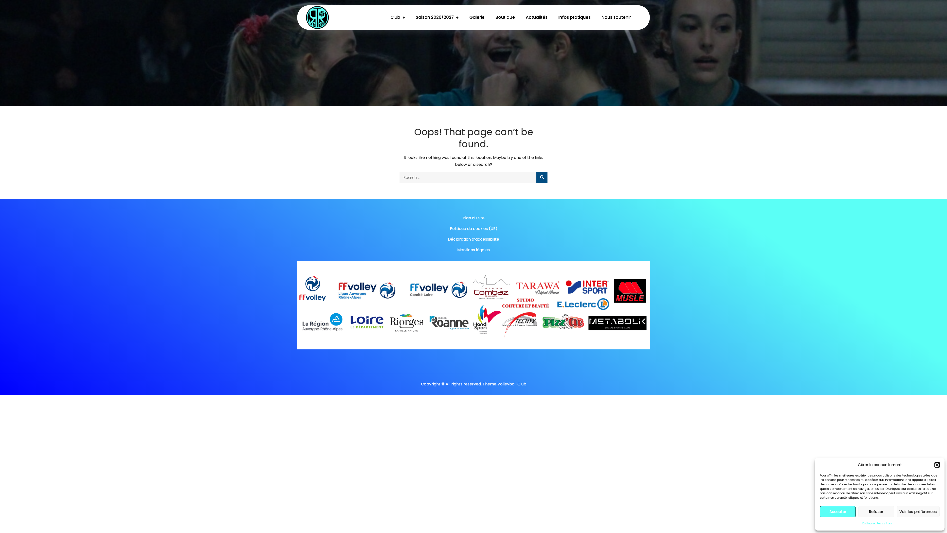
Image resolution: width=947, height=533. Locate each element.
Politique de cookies (877, 523)
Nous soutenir (616, 17)
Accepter (837, 511)
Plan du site (474, 218)
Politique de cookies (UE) (473, 228)
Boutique (505, 17)
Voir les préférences (918, 511)
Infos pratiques (574, 17)
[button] (937, 464)
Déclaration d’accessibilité (473, 239)
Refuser (876, 511)
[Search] (541, 177)
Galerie (477, 17)
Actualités (536, 17)
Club (395, 17)
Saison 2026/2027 (435, 17)
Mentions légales (473, 250)
